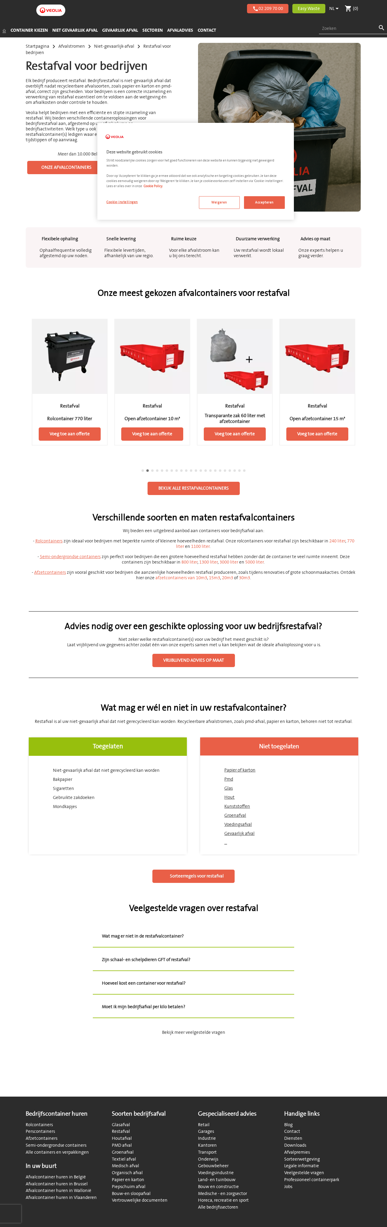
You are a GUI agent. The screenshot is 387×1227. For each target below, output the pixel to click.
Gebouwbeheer (213, 1166)
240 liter (337, 541)
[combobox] (353, 29)
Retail (204, 1125)
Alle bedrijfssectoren (218, 1207)
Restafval (121, 1131)
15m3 (214, 578)
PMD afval (122, 1145)
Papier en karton (128, 1180)
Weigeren (219, 202)
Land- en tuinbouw (217, 1180)
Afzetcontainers (41, 1138)
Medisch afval (125, 1166)
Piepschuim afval (128, 1187)
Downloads (295, 1145)
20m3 (227, 578)
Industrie (207, 1138)
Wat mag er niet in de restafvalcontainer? (143, 936)
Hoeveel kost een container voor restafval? (144, 983)
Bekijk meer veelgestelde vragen (193, 1032)
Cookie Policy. (153, 186)
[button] (25, 390)
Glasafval (121, 1125)
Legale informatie (301, 1166)
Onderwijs (208, 1159)
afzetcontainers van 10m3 (181, 578)
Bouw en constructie (218, 1187)
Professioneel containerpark (311, 1180)
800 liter (189, 562)
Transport (207, 1152)
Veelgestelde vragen (304, 1173)
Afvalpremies (297, 1152)
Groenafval (123, 1152)
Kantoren (207, 1145)
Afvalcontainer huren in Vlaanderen (61, 1197)
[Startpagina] (4, 30)
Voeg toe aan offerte (70, 434)
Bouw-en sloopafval (131, 1193)
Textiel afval (124, 1159)
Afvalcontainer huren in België (56, 1177)
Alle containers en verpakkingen (57, 1152)
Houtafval (122, 1138)
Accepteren (264, 202)
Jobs (288, 1187)
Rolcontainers (39, 1125)
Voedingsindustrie (216, 1173)
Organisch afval (127, 1173)
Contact (292, 1131)
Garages (206, 1131)
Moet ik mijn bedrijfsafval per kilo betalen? (143, 1007)
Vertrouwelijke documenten (139, 1200)
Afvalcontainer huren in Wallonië (58, 1190)
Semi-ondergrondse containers (56, 1145)
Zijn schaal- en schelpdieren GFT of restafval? (146, 960)
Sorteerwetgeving (302, 1159)
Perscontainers (40, 1131)
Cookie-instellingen (122, 202)
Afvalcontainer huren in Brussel (57, 1184)
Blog (288, 1125)
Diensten (293, 1138)
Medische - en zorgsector (222, 1193)
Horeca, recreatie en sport (223, 1200)
